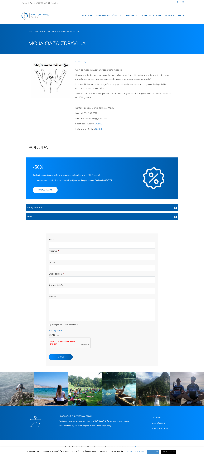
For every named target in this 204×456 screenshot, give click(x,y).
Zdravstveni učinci (107, 16)
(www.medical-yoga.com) (100, 426)
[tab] (102, 207)
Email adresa (56, 274)
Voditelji (145, 16)
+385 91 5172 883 (39, 3)
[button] (177, 2)
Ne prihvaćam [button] (169, 452)
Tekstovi (170, 16)
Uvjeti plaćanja (158, 423)
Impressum (156, 417)
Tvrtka (52, 263)
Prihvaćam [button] (153, 452)
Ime (51, 240)
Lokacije (129, 16)
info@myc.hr (56, 3)
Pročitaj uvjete (55, 330)
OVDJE (98, 124)
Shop (181, 16)
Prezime (54, 251)
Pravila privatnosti (160, 429)
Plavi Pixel (134, 447)
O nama (157, 16)
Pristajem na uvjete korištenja (64, 325)
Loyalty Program (48, 31)
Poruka (52, 297)
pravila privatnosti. (136, 451)
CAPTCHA (54, 335)
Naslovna (87, 16)
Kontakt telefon (56, 285)
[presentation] (70, 343)
